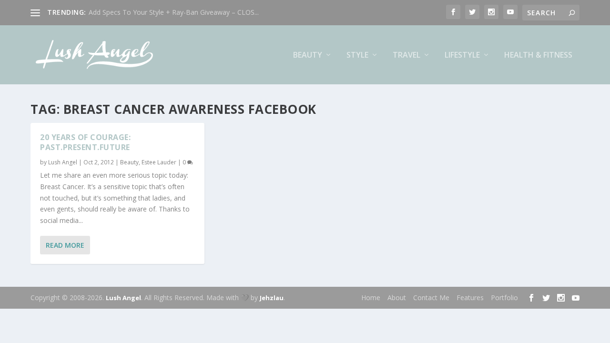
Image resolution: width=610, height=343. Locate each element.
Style (357, 55)
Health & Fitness (538, 55)
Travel (406, 55)
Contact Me (431, 297)
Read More (65, 245)
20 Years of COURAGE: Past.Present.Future (85, 142)
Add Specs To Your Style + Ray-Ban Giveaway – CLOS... (174, 12)
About (396, 297)
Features (470, 297)
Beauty (307, 55)
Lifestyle (462, 55)
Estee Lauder (159, 162)
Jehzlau (272, 297)
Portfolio (504, 297)
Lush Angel (62, 162)
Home (370, 297)
